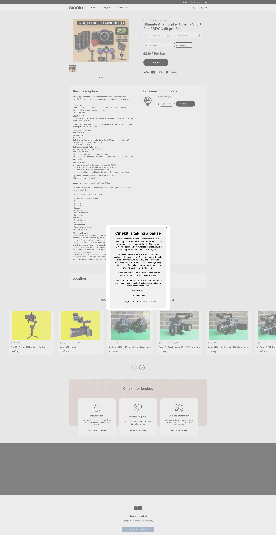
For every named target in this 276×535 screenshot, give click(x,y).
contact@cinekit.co (148, 301)
